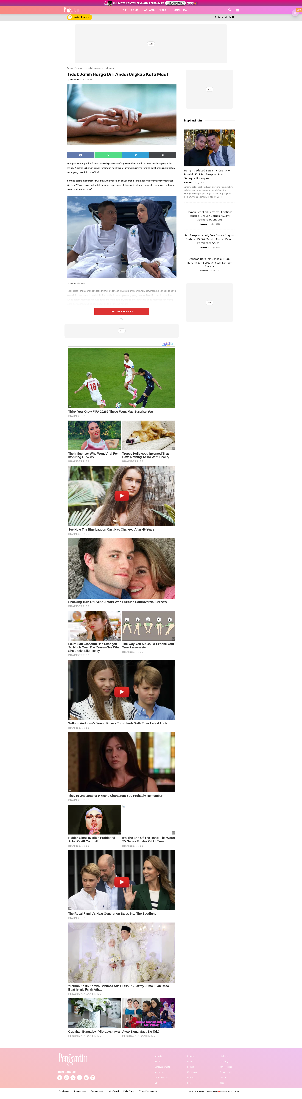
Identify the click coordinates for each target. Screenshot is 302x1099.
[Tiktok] (226, 17)
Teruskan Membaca (121, 311)
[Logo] (71, 10)
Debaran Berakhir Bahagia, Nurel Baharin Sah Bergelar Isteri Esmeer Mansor (209, 262)
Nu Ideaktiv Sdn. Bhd (211, 1091)
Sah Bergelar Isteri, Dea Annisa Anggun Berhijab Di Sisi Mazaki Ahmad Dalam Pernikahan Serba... (210, 239)
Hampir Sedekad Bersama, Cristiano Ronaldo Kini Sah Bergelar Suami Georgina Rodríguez (207, 174)
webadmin (75, 79)
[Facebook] (215, 17)
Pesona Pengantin (75, 68)
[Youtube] (229, 17)
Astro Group (235, 1091)
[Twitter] (222, 17)
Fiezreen (188, 182)
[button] (230, 10)
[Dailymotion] (233, 17)
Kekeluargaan (94, 68)
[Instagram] (219, 17)
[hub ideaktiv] (238, 8)
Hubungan (109, 68)
